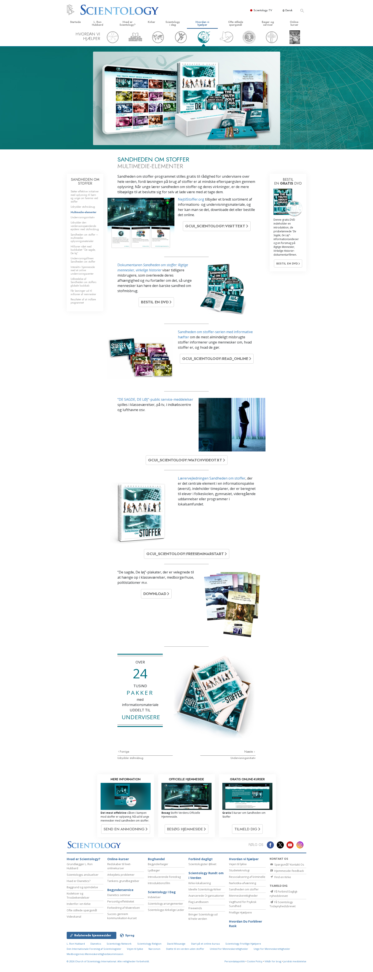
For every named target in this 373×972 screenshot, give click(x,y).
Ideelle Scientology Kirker (204, 889)
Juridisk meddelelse (294, 961)
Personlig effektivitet (120, 901)
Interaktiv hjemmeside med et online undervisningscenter (83, 270)
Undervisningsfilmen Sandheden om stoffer (83, 260)
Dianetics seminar (118, 895)
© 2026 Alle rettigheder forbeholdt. (108, 961)
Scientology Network (119, 943)
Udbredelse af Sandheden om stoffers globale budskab (83, 282)
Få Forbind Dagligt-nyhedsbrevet (284, 894)
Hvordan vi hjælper (202, 23)
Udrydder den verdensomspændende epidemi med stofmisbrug (85, 225)
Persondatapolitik (234, 961)
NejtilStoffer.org (191, 199)
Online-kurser (294, 23)
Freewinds (195, 908)
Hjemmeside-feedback (289, 871)
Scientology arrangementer (165, 904)
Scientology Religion (149, 943)
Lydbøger (154, 870)
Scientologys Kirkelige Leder (166, 910)
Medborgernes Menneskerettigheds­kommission (95, 954)
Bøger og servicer (268, 23)
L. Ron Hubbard (97, 23)
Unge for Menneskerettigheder (272, 948)
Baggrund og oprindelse (82, 887)
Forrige (124, 751)
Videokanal (74, 916)
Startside (75, 22)
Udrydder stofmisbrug (130, 758)
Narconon (155, 948)
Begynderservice (120, 890)
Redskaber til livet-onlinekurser (119, 866)
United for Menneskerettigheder (229, 948)
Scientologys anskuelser (82, 875)
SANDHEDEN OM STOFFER (85, 181)
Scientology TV (263, 10)
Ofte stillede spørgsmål (235, 23)
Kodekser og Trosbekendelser (78, 895)
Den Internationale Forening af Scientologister (94, 948)
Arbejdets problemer (120, 875)
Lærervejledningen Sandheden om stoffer (211, 478)
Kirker (151, 22)
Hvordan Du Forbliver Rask (245, 923)
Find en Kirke (282, 877)
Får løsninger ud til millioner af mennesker (83, 292)
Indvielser (154, 897)
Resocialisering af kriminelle (247, 877)
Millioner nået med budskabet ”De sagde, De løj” (83, 249)
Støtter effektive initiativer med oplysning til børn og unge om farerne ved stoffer (85, 196)
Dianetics (95, 943)
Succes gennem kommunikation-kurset (122, 916)
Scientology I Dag (162, 892)
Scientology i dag (173, 23)
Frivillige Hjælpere (240, 912)
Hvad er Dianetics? (78, 881)
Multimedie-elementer (83, 212)
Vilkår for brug (273, 961)
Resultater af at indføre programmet (83, 301)
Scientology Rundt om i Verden (206, 875)
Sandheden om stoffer (244, 889)
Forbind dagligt (200, 859)
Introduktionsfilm (159, 883)
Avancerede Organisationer (206, 896)
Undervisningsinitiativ (243, 758)
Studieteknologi (239, 870)
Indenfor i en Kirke (79, 904)
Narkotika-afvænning (242, 883)
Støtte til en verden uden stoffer (185, 948)
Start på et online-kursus (205, 943)
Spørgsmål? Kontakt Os (289, 864)
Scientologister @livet (202, 864)
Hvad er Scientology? (128, 23)
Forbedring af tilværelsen (123, 908)
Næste (249, 751)
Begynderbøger (158, 864)
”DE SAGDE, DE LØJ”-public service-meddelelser (155, 399)
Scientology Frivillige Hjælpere (243, 943)
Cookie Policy (254, 961)
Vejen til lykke (238, 864)
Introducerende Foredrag (164, 877)
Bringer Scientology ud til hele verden (203, 916)
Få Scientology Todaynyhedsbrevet (283, 904)
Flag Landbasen (198, 902)
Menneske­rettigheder (243, 896)
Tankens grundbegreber (123, 881)
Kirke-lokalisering (199, 883)
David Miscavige (176, 943)
